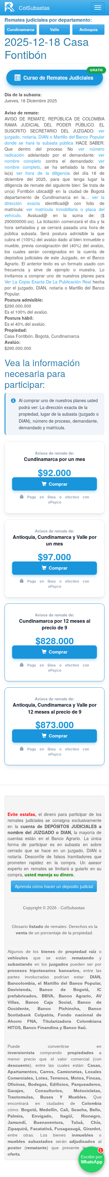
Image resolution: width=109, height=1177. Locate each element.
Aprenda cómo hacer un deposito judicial (54, 886)
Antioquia (88, 29)
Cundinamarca (20, 29)
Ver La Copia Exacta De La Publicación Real (48, 282)
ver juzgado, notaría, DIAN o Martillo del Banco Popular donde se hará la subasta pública (54, 137)
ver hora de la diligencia (43, 173)
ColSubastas (34, 7)
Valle (54, 29)
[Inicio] (9, 6)
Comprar (58, 484)
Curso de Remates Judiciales (58, 77)
